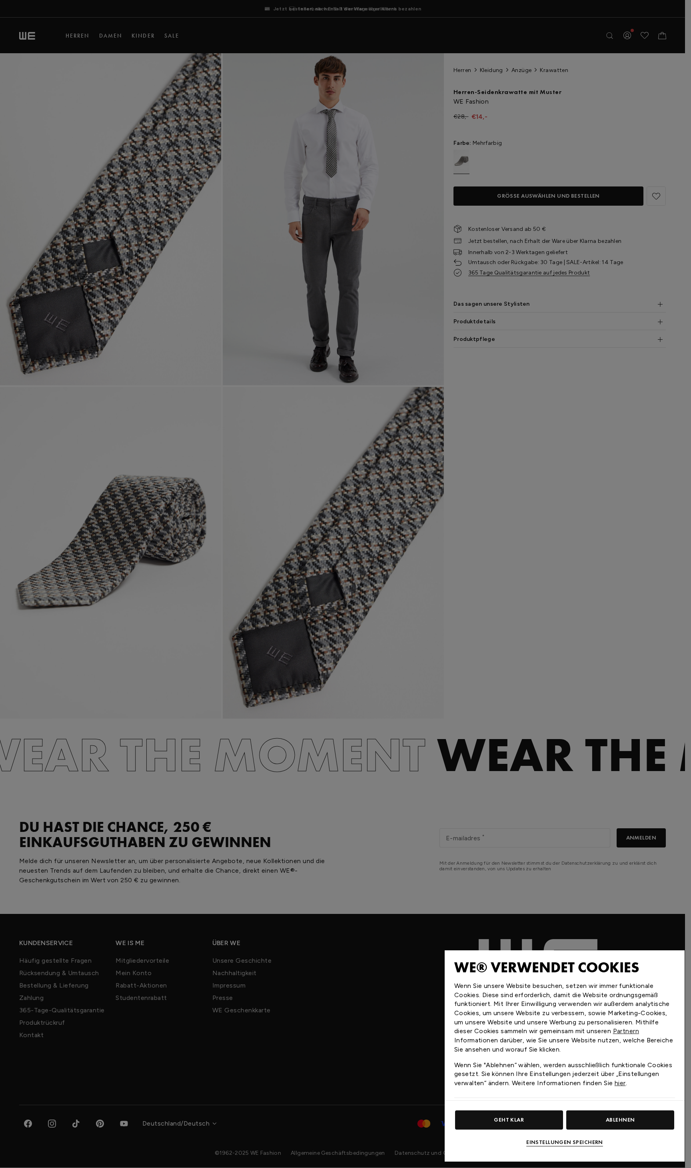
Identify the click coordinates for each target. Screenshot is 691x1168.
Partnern (626, 1031)
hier (620, 1083)
